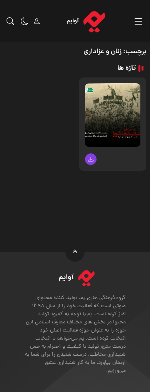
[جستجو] (10, 21)
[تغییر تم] (24, 21)
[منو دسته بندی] (138, 21)
